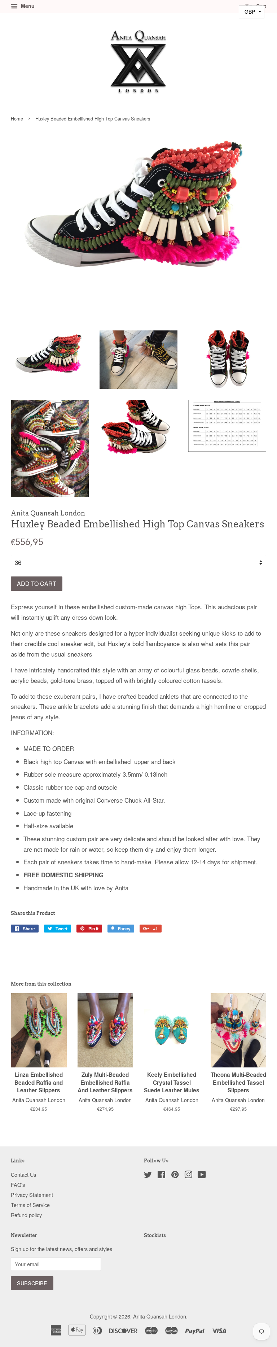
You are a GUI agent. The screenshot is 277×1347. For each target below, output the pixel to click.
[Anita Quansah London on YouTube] (202, 1175)
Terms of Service (30, 1204)
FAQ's (18, 1184)
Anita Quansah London (159, 1316)
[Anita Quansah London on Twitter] (148, 1175)
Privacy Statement (32, 1194)
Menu (27, 5)
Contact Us (23, 1174)
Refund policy (26, 1215)
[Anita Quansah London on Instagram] (188, 1175)
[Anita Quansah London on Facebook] (161, 1175)
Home (17, 118)
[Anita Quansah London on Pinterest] (175, 1175)
